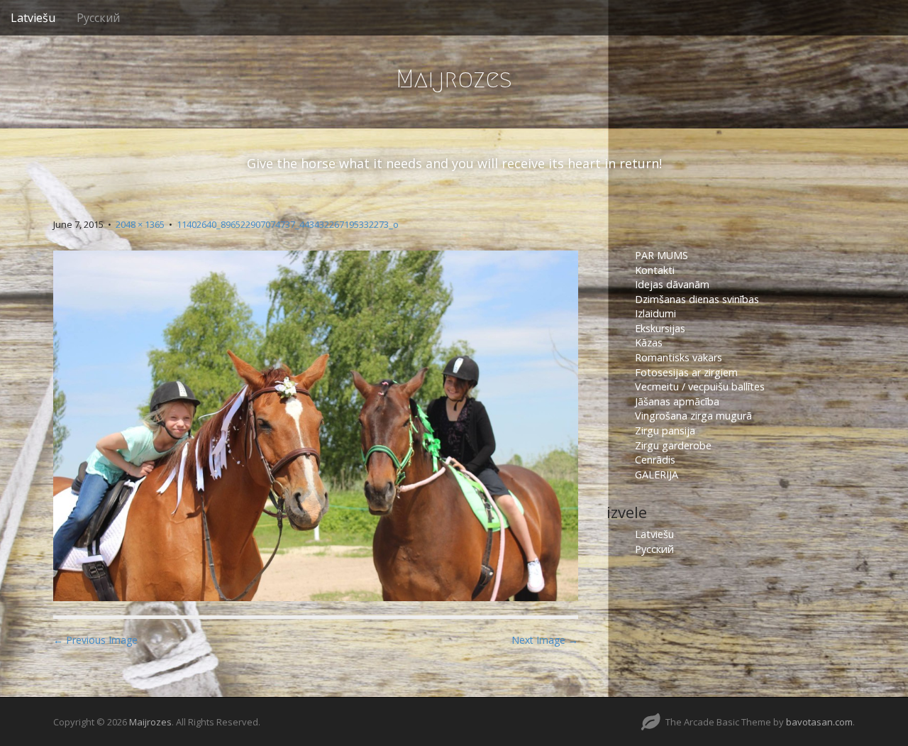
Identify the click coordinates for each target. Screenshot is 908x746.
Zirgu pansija (665, 430)
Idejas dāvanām (672, 284)
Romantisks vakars (678, 357)
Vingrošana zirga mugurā (693, 415)
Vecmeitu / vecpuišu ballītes (700, 386)
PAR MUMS (661, 255)
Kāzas (649, 342)
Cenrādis (655, 459)
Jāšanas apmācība (677, 401)
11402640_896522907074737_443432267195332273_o (288, 224)
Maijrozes (454, 78)
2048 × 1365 (140, 224)
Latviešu (33, 18)
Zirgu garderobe (673, 445)
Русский (98, 18)
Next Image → (544, 640)
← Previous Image (95, 640)
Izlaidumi (655, 313)
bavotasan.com (819, 721)
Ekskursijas (660, 328)
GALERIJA (656, 474)
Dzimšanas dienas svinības (697, 299)
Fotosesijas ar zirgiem (686, 372)
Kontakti (656, 270)
